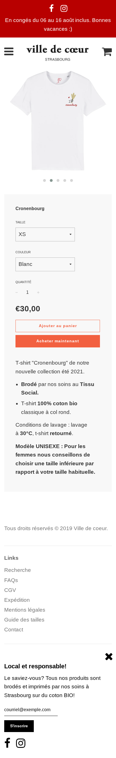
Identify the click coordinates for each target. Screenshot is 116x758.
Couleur (23, 252)
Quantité (23, 282)
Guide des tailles (24, 620)
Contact (13, 630)
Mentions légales (24, 610)
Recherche (17, 570)
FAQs (11, 580)
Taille (20, 222)
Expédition (17, 600)
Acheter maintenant (57, 341)
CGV (10, 590)
